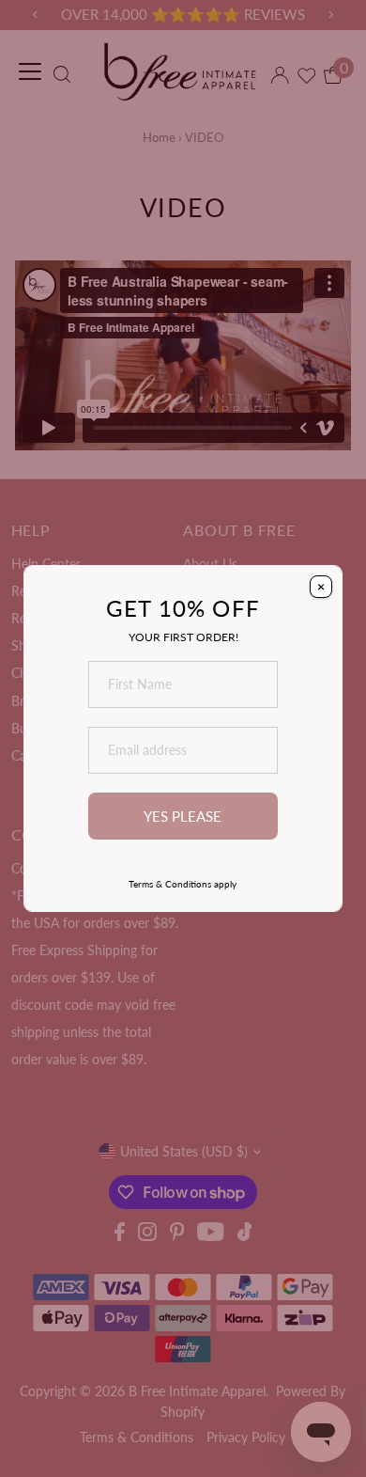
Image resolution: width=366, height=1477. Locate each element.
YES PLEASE (182, 816)
